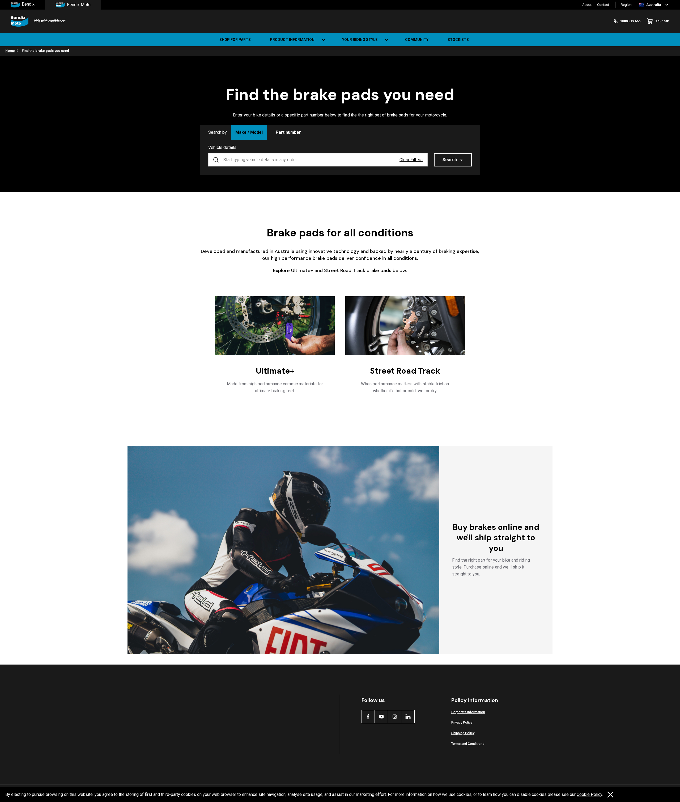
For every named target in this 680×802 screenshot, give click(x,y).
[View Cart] (671, 39)
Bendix (28, 4)
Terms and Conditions (467, 744)
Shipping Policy (462, 733)
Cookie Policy (589, 794)
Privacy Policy (461, 722)
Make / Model (249, 132)
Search (450, 159)
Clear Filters (411, 159)
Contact (603, 5)
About (587, 5)
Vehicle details (222, 147)
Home (10, 51)
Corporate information (468, 712)
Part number (288, 132)
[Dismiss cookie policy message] (610, 794)
